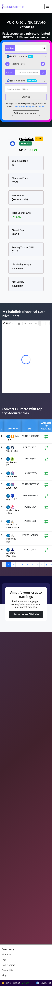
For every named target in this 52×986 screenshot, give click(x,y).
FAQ (4, 959)
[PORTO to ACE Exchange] (46, 522)
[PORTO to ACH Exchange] (46, 550)
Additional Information (25, 113)
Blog (4, 975)
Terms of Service (19, 107)
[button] (15, 64)
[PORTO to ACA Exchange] (46, 508)
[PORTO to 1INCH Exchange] (46, 448)
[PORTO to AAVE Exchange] (46, 474)
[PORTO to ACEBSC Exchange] (46, 536)
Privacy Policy (31, 107)
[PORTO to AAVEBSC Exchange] (46, 485)
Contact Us (7, 970)
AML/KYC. (42, 107)
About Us (6, 954)
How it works (8, 965)
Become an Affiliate (26, 614)
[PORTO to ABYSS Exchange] (46, 496)
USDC (37, 983)
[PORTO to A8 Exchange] (46, 459)
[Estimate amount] (43, 72)
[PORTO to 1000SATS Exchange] (46, 437)
